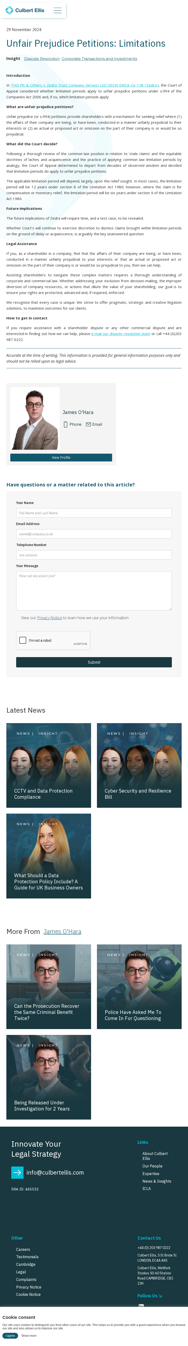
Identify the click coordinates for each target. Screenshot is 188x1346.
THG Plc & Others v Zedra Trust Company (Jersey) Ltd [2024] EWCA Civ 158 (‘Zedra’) (85, 85)
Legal (21, 1271)
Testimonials (27, 1256)
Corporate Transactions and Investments (99, 58)
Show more (28, 1335)
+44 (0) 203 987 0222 (154, 1247)
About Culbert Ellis (155, 1156)
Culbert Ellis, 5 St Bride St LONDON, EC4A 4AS (157, 1258)
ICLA (146, 1188)
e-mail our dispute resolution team (120, 333)
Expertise (150, 1173)
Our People (152, 1166)
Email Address (27, 524)
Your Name (25, 503)
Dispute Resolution (42, 58)
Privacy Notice (49, 617)
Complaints (26, 1279)
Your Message (27, 566)
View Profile (61, 457)
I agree (10, 1335)
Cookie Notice (28, 1294)
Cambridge (25, 1264)
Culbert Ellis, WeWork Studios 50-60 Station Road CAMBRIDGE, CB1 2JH (155, 1276)
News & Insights (156, 1181)
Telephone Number (31, 545)
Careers (23, 1249)
